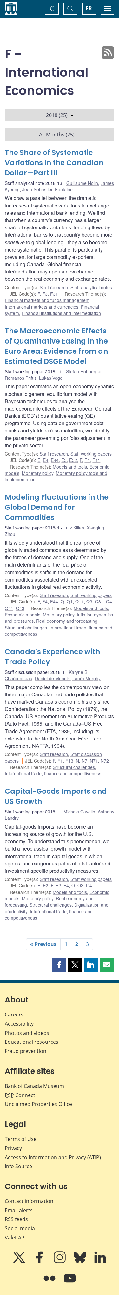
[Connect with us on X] (20, 1261)
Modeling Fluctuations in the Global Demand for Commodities (57, 507)
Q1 (70, 601)
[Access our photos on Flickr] (50, 1282)
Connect (20, 1095)
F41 (96, 460)
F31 (54, 294)
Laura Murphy (86, 678)
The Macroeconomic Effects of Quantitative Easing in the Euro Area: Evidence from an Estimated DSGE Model (56, 346)
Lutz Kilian (73, 527)
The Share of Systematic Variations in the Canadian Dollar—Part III (54, 163)
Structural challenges (26, 627)
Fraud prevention (25, 1051)
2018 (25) (57, 115)
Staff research (54, 287)
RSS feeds (16, 1219)
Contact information (29, 1201)
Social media (20, 1228)
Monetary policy (37, 473)
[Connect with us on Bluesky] (80, 1261)
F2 (58, 885)
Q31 (99, 601)
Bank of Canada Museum (34, 1085)
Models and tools (70, 466)
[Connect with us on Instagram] (60, 1261)
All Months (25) (57, 134)
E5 (64, 460)
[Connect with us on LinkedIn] (100, 1261)
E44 (55, 460)
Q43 (20, 608)
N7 (84, 761)
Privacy (13, 1148)
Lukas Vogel (51, 378)
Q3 (89, 601)
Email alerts (19, 1210)
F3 (45, 294)
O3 (80, 885)
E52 (73, 460)
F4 (87, 460)
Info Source (18, 1166)
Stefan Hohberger (84, 371)
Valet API (15, 1237)
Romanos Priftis (20, 378)
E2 (45, 885)
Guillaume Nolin (82, 183)
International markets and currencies (41, 307)
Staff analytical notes (91, 287)
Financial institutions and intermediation (61, 313)
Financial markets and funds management (47, 300)
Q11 (79, 601)
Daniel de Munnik (52, 678)
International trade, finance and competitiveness (53, 773)
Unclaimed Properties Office (38, 1104)
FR (89, 8)
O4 (89, 885)
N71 (94, 761)
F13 (69, 761)
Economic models (22, 614)
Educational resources (31, 1041)
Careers (14, 1014)
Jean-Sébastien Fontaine (47, 189)
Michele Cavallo (79, 811)
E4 (45, 460)
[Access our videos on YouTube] (69, 1282)
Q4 (109, 601)
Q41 (9, 608)
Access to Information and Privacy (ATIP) (53, 1157)
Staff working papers (91, 453)
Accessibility (19, 1023)
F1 (60, 761)
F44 (54, 601)
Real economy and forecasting (66, 621)
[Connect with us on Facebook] (40, 1261)
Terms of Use (20, 1138)
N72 (105, 761)
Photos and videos (27, 1032)
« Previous (43, 944)
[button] (59, 965)
